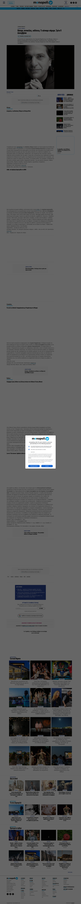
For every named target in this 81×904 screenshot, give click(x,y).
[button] (40, 452)
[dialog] (40, 452)
